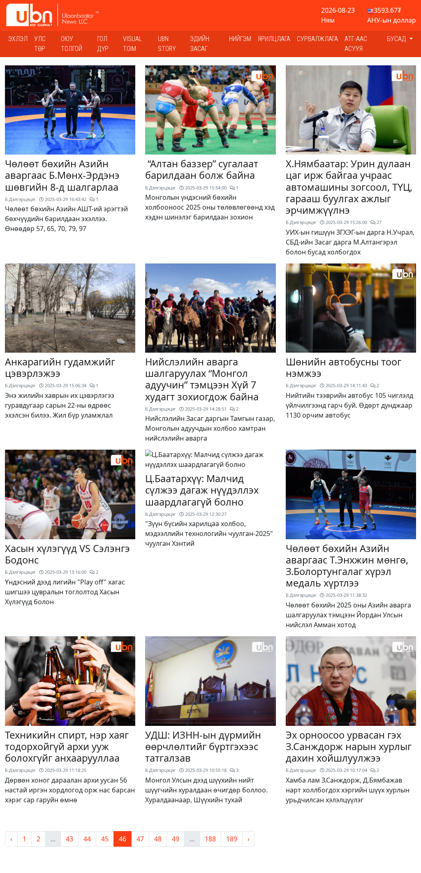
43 (69, 838)
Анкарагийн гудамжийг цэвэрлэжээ (60, 367)
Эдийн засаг (199, 44)
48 (158, 838)
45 (105, 838)
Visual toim (132, 44)
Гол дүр (103, 44)
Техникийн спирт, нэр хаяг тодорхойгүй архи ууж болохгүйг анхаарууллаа (67, 746)
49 (175, 838)
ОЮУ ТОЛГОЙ (71, 44)
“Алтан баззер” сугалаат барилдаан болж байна (201, 169)
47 (140, 838)
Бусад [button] (397, 39)
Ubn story (167, 44)
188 (210, 838)
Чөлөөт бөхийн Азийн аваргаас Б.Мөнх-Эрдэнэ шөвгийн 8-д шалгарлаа (62, 175)
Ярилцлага (274, 39)
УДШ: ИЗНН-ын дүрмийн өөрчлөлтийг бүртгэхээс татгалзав (203, 746)
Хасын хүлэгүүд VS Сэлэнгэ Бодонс (67, 554)
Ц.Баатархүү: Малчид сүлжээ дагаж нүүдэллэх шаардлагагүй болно (202, 490)
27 (378, 222)
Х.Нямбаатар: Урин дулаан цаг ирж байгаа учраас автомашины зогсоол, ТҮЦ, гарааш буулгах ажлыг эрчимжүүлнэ (349, 187)
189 (231, 838)
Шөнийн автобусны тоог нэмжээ (343, 367)
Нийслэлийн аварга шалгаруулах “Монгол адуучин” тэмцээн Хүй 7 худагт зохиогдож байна (202, 379)
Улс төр (40, 44)
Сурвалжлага (317, 39)
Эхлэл (18, 39)
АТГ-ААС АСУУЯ (356, 44)
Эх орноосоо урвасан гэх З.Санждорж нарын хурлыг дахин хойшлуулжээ (349, 746)
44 (87, 838)
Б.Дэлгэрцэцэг (20, 199)
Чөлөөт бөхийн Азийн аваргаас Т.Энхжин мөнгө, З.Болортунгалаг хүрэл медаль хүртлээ (347, 565)
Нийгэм (240, 39)
